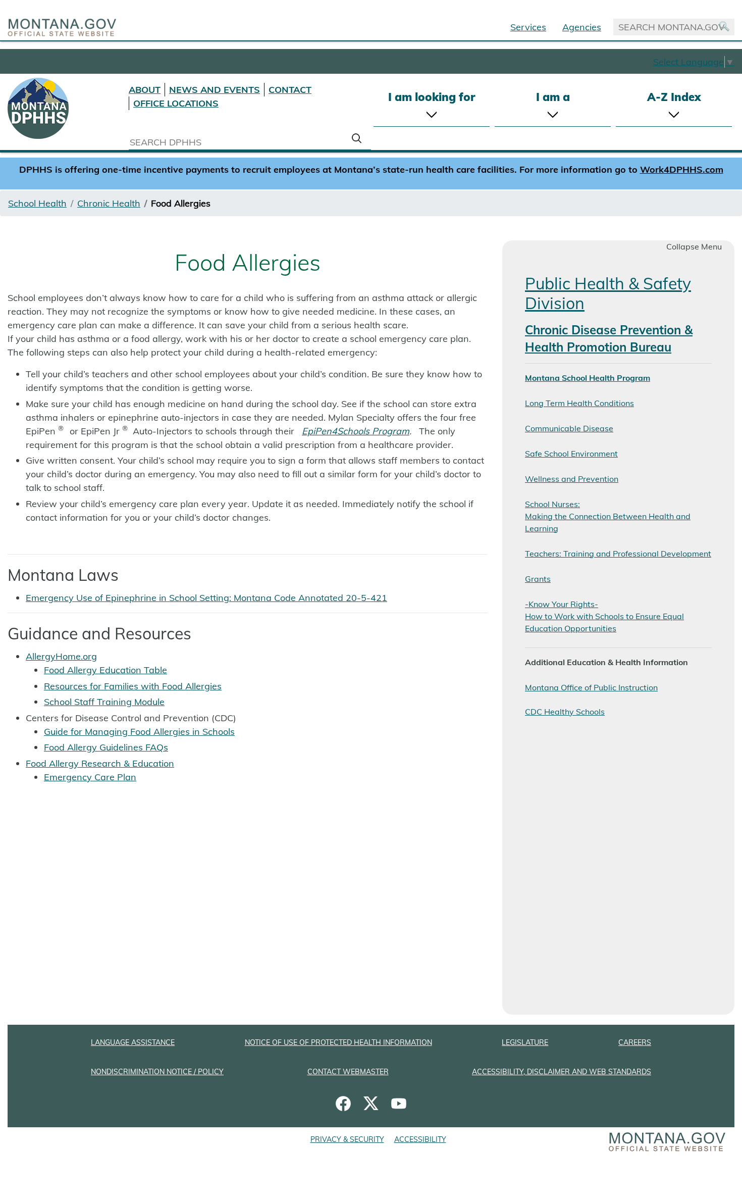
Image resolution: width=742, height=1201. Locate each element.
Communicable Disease (569, 428)
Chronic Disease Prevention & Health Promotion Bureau (609, 338)
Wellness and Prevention (571, 479)
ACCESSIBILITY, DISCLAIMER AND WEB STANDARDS (561, 1071)
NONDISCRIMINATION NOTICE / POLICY (157, 1071)
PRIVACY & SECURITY (347, 1139)
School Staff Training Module (104, 702)
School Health (37, 203)
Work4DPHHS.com (681, 169)
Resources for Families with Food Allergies (133, 686)
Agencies (581, 27)
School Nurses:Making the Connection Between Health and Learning (608, 516)
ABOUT (145, 89)
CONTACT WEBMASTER (348, 1071)
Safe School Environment (571, 453)
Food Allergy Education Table (105, 670)
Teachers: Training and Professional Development (618, 553)
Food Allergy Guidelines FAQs (106, 747)
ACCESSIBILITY (420, 1139)
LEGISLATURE (525, 1042)
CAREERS (634, 1042)
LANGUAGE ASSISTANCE (133, 1042)
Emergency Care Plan (90, 777)
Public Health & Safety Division (608, 293)
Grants (538, 579)
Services (528, 27)
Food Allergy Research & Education (100, 763)
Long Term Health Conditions (579, 403)
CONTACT (290, 89)
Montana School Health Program (587, 378)
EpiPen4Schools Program (355, 431)
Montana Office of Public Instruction (591, 687)
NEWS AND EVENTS (214, 89)
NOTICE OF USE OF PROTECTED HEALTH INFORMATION (338, 1042)
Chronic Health (108, 203)
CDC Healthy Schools (565, 712)
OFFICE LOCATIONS (176, 103)
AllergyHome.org (61, 656)
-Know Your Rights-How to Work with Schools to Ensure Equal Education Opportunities (604, 616)
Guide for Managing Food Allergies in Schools (139, 731)
